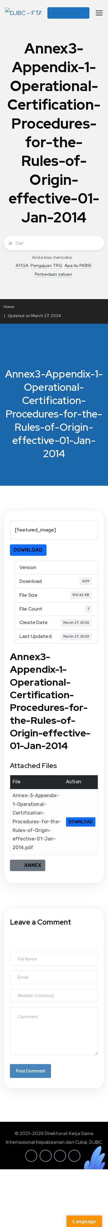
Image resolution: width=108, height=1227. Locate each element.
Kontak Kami (65, 12)
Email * (18, 973)
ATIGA (22, 265)
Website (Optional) (29, 991)
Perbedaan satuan (53, 274)
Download (28, 550)
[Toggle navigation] (99, 13)
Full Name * (22, 955)
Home (9, 306)
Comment (21, 1010)
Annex (30, 865)
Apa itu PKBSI (78, 265)
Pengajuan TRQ (46, 265)
